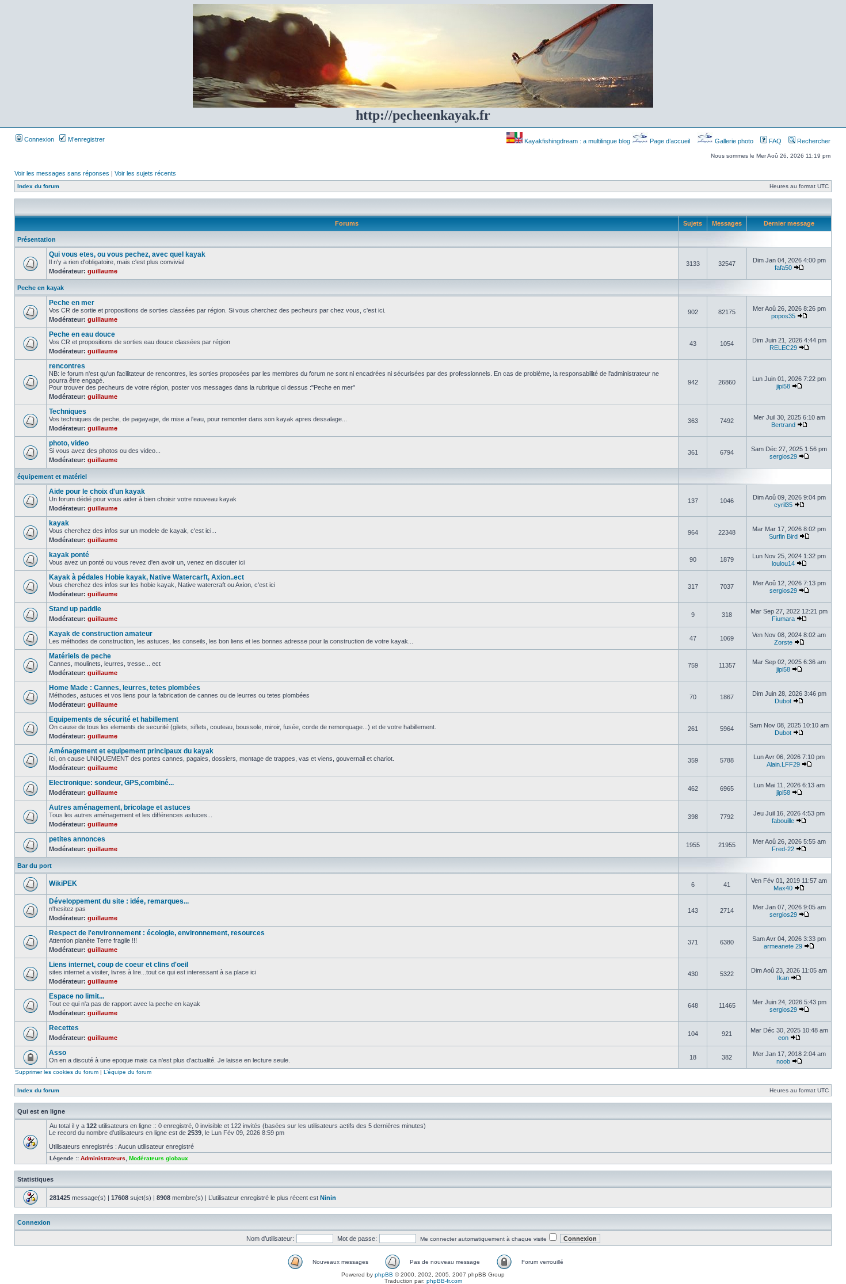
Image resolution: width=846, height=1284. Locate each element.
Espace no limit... (76, 996)
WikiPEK (63, 883)
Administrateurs (103, 1158)
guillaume (102, 271)
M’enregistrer (85, 139)
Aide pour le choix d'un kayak (97, 491)
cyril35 (783, 504)
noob (783, 1061)
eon (783, 1037)
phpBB (384, 1274)
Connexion (38, 139)
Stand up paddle (75, 609)
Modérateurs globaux (158, 1158)
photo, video (69, 443)
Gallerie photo (734, 141)
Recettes (64, 1028)
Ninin (328, 1197)
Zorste (783, 642)
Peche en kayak (40, 287)
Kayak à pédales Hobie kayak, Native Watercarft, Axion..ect (146, 577)
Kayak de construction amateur (101, 634)
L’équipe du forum (127, 1072)
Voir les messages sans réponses (61, 173)
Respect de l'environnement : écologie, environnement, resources (157, 933)
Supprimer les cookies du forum (56, 1072)
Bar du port (34, 865)
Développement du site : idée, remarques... (119, 901)
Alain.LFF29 (783, 764)
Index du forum (38, 186)
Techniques (67, 411)
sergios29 (783, 456)
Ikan (783, 977)
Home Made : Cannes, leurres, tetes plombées (124, 688)
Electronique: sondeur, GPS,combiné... (111, 783)
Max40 (782, 888)
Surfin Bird (783, 536)
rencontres (67, 366)
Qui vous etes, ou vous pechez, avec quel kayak (127, 254)
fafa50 (783, 267)
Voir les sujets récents (145, 173)
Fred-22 (783, 848)
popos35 (783, 316)
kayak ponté (69, 555)
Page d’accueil (670, 141)
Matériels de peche (80, 656)
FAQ (774, 141)
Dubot (783, 701)
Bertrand (783, 424)
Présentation (36, 239)
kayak (59, 523)
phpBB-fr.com (444, 1281)
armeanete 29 (783, 946)
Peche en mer (71, 303)
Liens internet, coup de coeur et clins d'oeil (118, 965)
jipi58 (783, 386)
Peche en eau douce (82, 334)
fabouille (783, 820)
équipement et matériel (52, 476)
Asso (57, 1053)
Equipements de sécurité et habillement (113, 719)
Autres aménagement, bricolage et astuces (119, 807)
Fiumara (783, 618)
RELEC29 (783, 347)
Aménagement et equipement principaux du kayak (131, 751)
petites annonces (77, 839)
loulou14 (783, 563)
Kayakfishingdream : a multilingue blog (577, 141)
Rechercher (812, 141)
